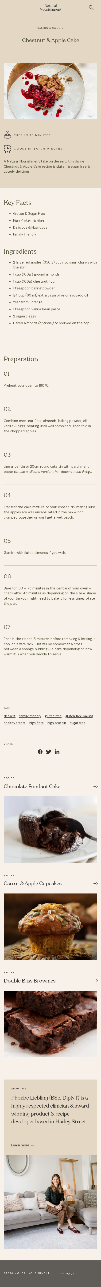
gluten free (53, 716)
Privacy (68, 1273)
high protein (56, 723)
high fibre (36, 723)
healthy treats (15, 723)
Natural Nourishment (51, 7)
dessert (10, 716)
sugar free (77, 723)
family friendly (30, 716)
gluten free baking (79, 716)
